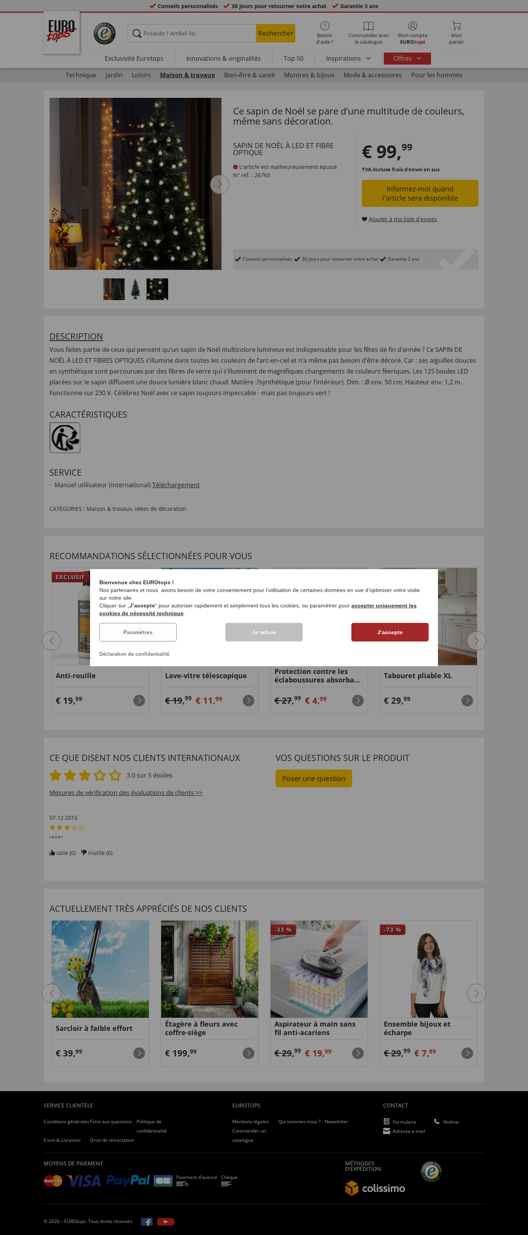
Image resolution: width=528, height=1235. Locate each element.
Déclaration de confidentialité (134, 654)
